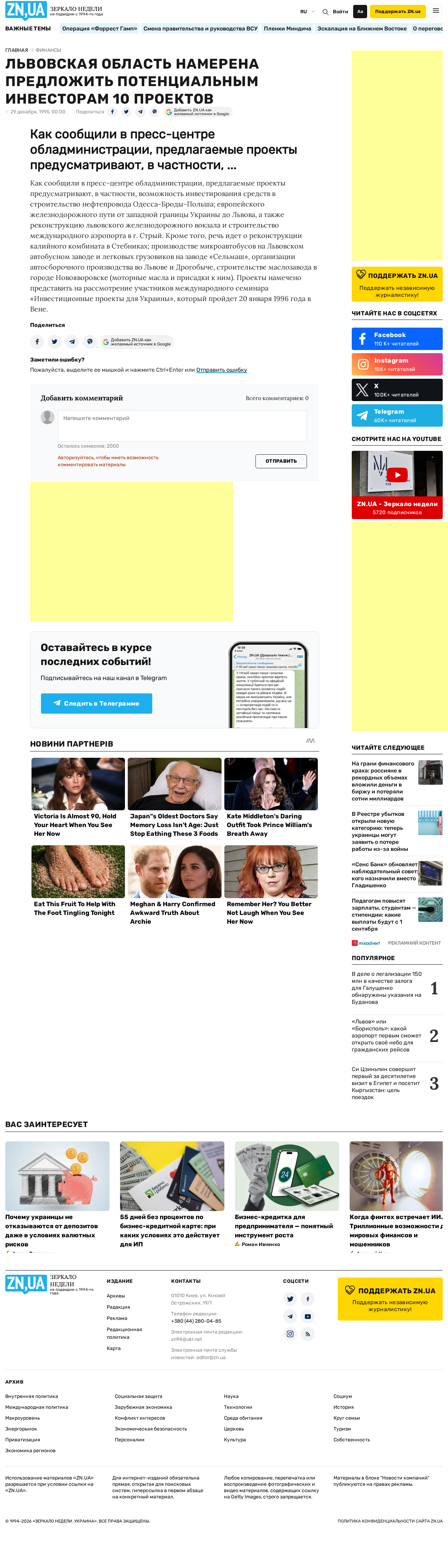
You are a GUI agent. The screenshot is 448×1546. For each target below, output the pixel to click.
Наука (231, 1396)
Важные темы (28, 29)
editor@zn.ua (211, 1357)
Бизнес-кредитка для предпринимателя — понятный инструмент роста (284, 1226)
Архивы (116, 1296)
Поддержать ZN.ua (398, 11)
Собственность (352, 1440)
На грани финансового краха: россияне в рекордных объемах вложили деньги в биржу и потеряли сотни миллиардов (383, 781)
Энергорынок (21, 1429)
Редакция (118, 1307)
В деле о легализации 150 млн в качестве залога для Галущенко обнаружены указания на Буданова (387, 988)
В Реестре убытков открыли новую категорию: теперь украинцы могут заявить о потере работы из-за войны (380, 831)
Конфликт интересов (140, 1418)
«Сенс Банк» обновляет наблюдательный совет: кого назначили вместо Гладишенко (385, 875)
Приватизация (22, 1440)
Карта (114, 1348)
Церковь (234, 1429)
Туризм (342, 1429)
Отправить (281, 461)
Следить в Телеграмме (101, 703)
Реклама (117, 1318)
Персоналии (130, 1440)
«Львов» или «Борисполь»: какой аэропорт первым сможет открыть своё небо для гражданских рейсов (386, 1035)
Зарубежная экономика (143, 1407)
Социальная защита (138, 1396)
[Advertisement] (131, 552)
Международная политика (36, 1407)
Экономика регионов (30, 1451)
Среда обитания (243, 1418)
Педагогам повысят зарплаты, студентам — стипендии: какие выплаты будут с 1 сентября (384, 914)
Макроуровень (22, 1418)
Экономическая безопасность (151, 1429)
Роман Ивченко (261, 1244)
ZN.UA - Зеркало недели (397, 504)
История (344, 1407)
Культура (235, 1440)
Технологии (238, 1407)
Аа (360, 11)
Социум (343, 1396)
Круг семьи (347, 1418)
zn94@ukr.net (186, 1339)
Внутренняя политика (31, 1396)
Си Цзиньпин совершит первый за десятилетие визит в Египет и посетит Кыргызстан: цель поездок (386, 1083)
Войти (340, 12)
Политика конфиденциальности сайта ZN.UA (390, 1521)
